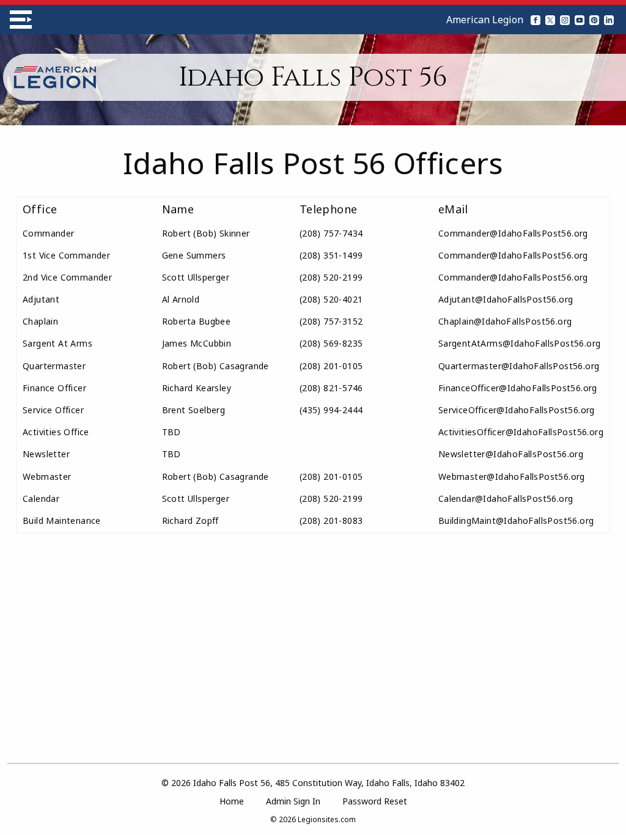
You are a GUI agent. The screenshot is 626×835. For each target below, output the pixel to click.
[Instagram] (565, 19)
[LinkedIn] (609, 19)
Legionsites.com (327, 819)
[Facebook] (535, 19)
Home (231, 801)
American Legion (484, 19)
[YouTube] (579, 19)
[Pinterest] (594, 19)
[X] (550, 19)
